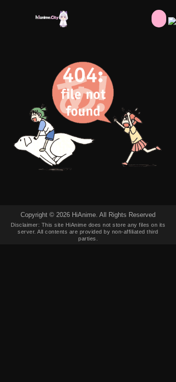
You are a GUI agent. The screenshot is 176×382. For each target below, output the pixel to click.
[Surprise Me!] (159, 18)
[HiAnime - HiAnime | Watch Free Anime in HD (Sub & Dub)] (51, 25)
